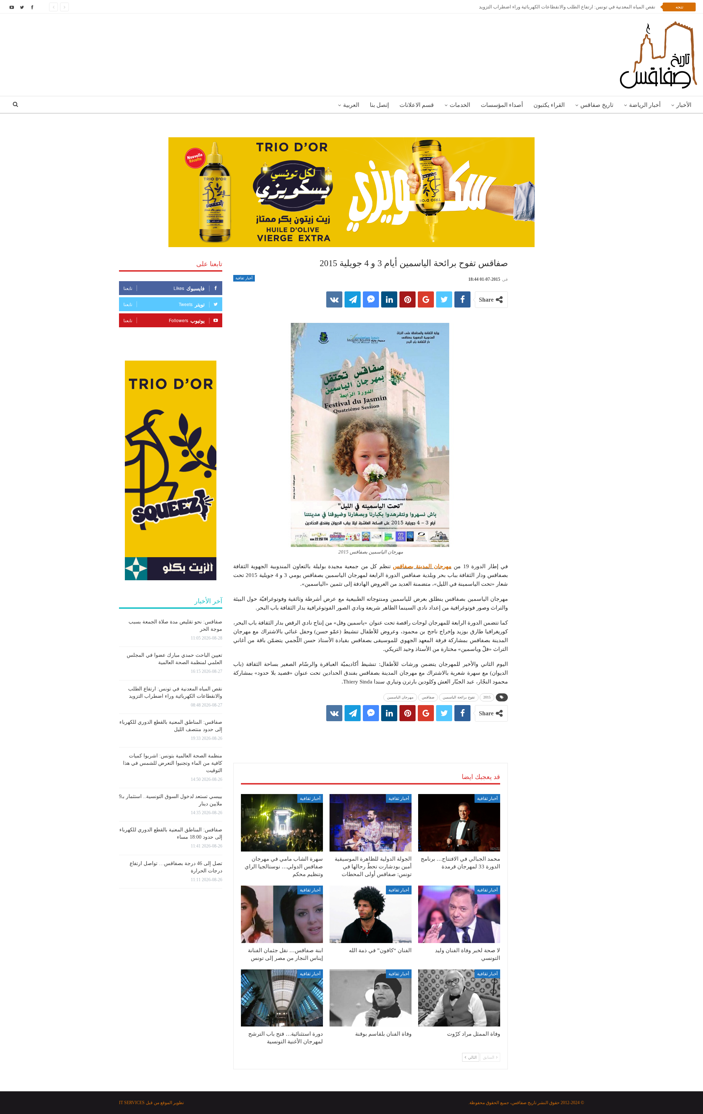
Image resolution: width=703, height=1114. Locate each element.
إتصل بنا (379, 105)
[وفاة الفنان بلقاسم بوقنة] (371, 998)
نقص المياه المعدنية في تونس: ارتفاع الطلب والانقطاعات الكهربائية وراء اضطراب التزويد (567, 7)
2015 (487, 697)
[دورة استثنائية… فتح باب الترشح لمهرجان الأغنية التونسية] (282, 998)
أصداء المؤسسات (502, 105)
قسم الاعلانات (416, 105)
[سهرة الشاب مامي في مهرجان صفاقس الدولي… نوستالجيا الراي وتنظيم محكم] (282, 823)
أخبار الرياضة (645, 105)
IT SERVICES (132, 1102)
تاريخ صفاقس (596, 105)
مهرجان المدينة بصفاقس (422, 566)
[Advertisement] (370, 735)
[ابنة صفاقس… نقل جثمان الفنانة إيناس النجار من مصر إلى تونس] (282, 914)
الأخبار (683, 105)
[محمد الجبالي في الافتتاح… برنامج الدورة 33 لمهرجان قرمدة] (459, 823)
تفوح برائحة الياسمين (459, 697)
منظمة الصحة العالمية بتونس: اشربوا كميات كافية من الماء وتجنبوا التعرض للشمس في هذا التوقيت (172, 763)
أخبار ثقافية (244, 278)
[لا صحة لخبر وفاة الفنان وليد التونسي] (459, 914)
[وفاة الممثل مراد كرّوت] (459, 998)
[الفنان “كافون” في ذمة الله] (371, 914)
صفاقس (428, 697)
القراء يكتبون (549, 105)
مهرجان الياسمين (400, 697)
